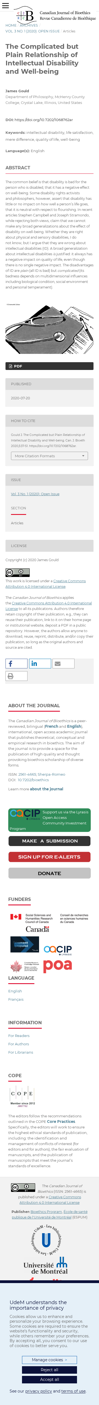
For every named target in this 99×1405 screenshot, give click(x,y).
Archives (29, 25)
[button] (17, 663)
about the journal (46, 789)
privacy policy (38, 1391)
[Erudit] (50, 1276)
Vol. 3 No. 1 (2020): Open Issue (33, 31)
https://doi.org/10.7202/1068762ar (44, 119)
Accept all (49, 1379)
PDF (17, 366)
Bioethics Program (46, 1212)
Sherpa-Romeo (51, 774)
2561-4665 (27, 774)
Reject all (49, 1369)
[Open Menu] (5, 5)
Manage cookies (49, 1359)
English (15, 991)
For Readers (18, 1035)
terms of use (73, 1391)
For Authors (18, 1044)
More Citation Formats (35, 456)
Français (15, 999)
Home (11, 25)
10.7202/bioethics (33, 780)
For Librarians (20, 1052)
